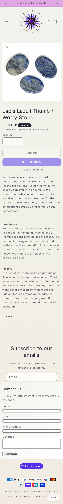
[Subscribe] (53, 377)
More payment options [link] (31, 169)
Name (6, 406)
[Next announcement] (57, 3)
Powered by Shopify (31, 491)
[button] (6, 21)
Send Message (10, 454)
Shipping (22, 129)
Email (5, 416)
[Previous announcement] (5, 3)
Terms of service (32, 496)
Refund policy (51, 491)
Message (8, 436)
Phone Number (11, 426)
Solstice (17, 491)
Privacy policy (14, 496)
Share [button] (8, 316)
